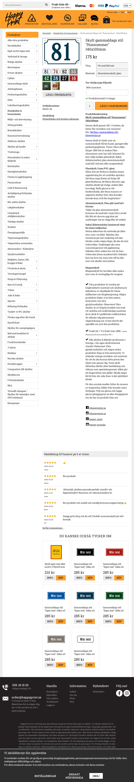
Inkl (122, 12)
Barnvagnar (14, 67)
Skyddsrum (14, 374)
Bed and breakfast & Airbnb (18, 335)
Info (50, 577)
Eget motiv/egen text (19, 50)
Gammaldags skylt (18, 83)
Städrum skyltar (16, 141)
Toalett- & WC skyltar (19, 311)
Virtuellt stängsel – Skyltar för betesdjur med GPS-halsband (21, 394)
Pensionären (14, 182)
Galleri (73, 691)
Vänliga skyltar (16, 221)
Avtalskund (52, 701)
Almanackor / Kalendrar (21, 248)
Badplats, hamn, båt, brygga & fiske (18, 261)
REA (10, 385)
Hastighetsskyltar (17, 171)
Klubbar (12, 353)
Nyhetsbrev (98, 691)
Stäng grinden (15, 124)
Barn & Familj (15, 284)
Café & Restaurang (17, 187)
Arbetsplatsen (15, 88)
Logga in (50, 705)
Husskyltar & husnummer (15, 112)
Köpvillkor (51, 695)
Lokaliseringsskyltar (19, 105)
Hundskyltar (14, 45)
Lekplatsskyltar (16, 207)
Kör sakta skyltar (17, 202)
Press (72, 698)
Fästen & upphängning (20, 176)
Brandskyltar (15, 130)
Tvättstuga (13, 151)
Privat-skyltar (15, 72)
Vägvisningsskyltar (18, 237)
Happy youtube (97, 424)
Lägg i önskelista (58, 94)
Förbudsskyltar (16, 380)
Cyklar (11, 78)
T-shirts (12, 347)
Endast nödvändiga (74, 776)
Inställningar (45, 776)
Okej (96, 776)
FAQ (72, 701)
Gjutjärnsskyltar (16, 254)
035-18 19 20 (20, 685)
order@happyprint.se (26, 697)
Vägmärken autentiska (20, 243)
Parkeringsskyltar (17, 94)
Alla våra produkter (18, 40)
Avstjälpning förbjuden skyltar (20, 195)
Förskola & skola (16, 268)
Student (12, 226)
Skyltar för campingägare (21, 327)
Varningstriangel (17, 273)
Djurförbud (13, 322)
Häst (10, 99)
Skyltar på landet (17, 146)
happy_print (95, 419)
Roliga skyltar (15, 61)
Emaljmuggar (15, 363)
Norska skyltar (16, 358)
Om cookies (52, 698)
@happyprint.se (97, 407)
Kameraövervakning (19, 135)
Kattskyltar (14, 166)
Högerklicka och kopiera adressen (60, 118)
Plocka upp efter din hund (21, 317)
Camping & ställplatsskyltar (16, 214)
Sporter (11, 300)
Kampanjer (14, 403)
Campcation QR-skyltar (20, 369)
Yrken (11, 290)
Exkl (130, 12)
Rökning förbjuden (18, 306)
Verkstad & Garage (17, 56)
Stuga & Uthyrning (17, 279)
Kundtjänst (52, 691)
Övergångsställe (16, 232)
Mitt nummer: (93, 87)
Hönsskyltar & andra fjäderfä (19, 159)
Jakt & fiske (14, 295)
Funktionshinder (17, 342)
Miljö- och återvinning (19, 119)
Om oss (73, 695)
